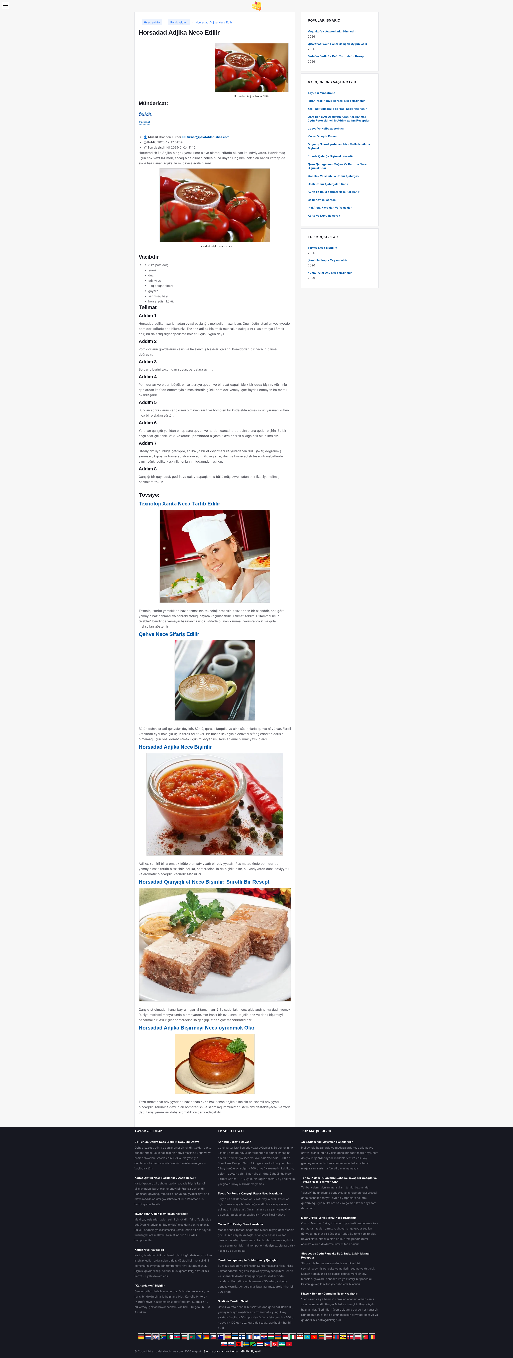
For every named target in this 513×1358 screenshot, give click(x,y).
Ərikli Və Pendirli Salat (233, 1301)
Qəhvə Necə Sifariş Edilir (169, 634)
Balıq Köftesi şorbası (322, 199)
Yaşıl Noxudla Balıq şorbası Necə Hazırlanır (337, 108)
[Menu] (5, 5)
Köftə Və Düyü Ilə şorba (324, 215)
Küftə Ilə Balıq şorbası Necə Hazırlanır (333, 191)
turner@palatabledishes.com (208, 137)
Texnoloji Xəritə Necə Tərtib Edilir (179, 504)
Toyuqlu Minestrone (321, 92)
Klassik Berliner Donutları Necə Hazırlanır (329, 1293)
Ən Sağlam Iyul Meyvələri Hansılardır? (327, 1141)
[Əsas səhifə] (256, 5)
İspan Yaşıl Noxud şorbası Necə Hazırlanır (336, 100)
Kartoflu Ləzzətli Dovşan (234, 1141)
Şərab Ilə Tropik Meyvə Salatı (327, 260)
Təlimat (144, 122)
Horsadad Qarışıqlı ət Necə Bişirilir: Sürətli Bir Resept (204, 882)
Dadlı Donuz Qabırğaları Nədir (328, 184)
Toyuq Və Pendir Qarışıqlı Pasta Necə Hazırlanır (250, 1193)
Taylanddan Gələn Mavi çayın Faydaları (161, 1213)
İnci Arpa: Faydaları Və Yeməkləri (330, 207)
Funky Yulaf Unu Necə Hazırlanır (330, 272)
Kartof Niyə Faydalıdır (149, 1249)
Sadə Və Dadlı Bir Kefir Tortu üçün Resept (336, 56)
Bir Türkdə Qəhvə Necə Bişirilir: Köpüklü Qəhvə (166, 1141)
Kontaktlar (232, 1351)
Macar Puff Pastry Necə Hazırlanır (240, 1224)
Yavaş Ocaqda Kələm (322, 136)
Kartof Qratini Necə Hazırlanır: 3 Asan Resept (165, 1177)
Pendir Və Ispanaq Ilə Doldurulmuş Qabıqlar (248, 1260)
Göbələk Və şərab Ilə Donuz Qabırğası (334, 176)
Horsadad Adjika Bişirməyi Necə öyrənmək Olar (196, 1028)
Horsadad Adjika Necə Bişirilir (175, 747)
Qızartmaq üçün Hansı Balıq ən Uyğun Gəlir (337, 43)
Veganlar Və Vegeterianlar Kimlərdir (331, 31)
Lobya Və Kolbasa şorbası (326, 128)
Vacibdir (145, 113)
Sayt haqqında (213, 1351)
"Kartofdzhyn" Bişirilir (149, 1285)
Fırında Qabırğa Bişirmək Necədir (330, 156)
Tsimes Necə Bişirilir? (322, 247)
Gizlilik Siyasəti (251, 1351)
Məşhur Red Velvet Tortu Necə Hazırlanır (328, 1217)
